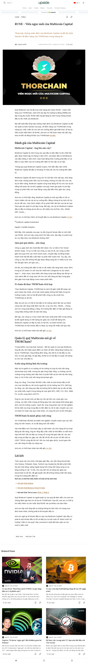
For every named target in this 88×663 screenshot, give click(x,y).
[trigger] (8, 3)
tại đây (69, 217)
